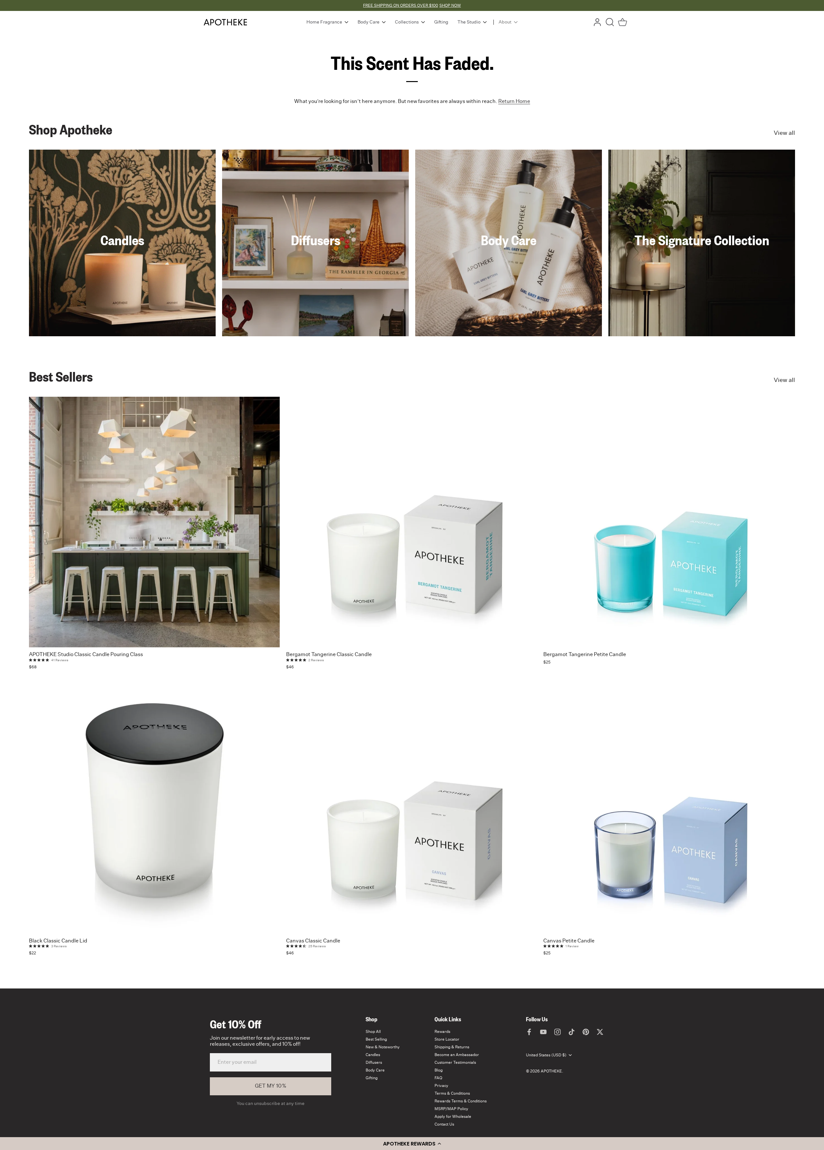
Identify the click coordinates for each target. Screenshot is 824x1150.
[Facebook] (529, 1031)
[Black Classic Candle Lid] (154, 808)
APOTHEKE (551, 1071)
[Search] (610, 22)
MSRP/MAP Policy (451, 1109)
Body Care (509, 240)
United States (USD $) (546, 1055)
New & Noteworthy (383, 1047)
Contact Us (444, 1124)
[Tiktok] (571, 1031)
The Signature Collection (701, 240)
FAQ (438, 1078)
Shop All (373, 1032)
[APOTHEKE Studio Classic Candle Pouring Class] (154, 522)
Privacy (441, 1086)
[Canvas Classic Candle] (411, 808)
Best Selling (376, 1039)
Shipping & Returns (452, 1047)
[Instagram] (557, 1031)
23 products (508, 253)
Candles (122, 240)
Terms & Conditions (452, 1093)
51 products (122, 253)
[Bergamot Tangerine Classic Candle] (411, 522)
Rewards (442, 1032)
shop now (450, 5)
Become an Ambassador (457, 1055)
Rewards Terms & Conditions (461, 1101)
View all (784, 133)
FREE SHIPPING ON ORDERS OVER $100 (400, 5)
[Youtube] (543, 1031)
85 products (702, 253)
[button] (412, 1143)
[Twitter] (600, 1031)
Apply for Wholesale (453, 1116)
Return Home (514, 101)
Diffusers (315, 240)
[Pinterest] (586, 1031)
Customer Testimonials (455, 1062)
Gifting (372, 1078)
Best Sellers (61, 376)
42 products (315, 253)
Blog (439, 1070)
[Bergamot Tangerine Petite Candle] (668, 522)
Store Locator (447, 1039)
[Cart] (622, 22)
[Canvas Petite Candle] (668, 808)
